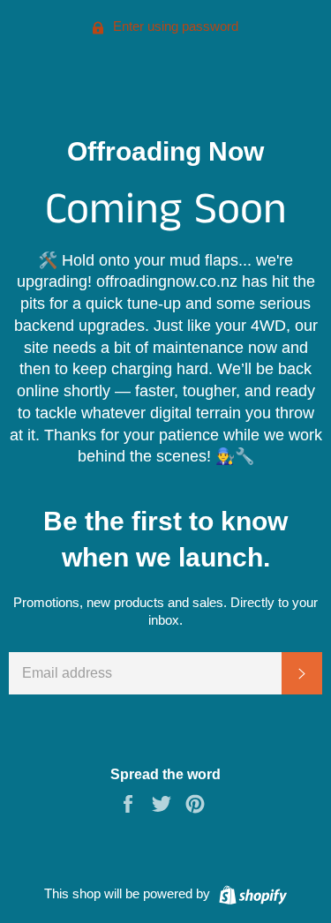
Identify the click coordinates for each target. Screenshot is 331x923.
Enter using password (173, 26)
